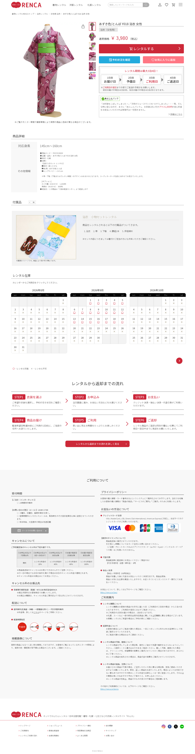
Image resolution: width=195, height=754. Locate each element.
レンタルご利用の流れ (28, 735)
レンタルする (143, 48)
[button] (92, 26)
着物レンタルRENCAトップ (23, 13)
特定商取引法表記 (84, 730)
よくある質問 (82, 735)
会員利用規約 (54, 735)
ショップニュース (55, 725)
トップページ (25, 725)
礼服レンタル (94, 5)
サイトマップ (111, 730)
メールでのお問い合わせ (32, 530)
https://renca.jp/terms (109, 689)
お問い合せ (110, 735)
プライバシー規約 (84, 725)
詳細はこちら (176, 114)
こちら (36, 612)
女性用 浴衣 (55, 13)
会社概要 (109, 725)
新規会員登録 (54, 730)
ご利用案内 (24, 730)
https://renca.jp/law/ (108, 592)
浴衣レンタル (42, 13)
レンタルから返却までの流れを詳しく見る (97, 443)
